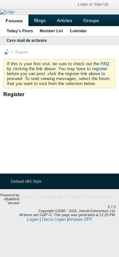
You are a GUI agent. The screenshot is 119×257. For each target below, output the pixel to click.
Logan (32, 219)
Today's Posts (20, 31)
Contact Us (50, 197)
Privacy (77, 197)
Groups (91, 20)
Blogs (40, 20)
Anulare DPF (80, 219)
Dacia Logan (54, 219)
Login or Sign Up (93, 4)
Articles (64, 20)
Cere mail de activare (27, 40)
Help (27, 197)
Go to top (102, 197)
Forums (14, 20)
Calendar (78, 31)
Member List (51, 31)
